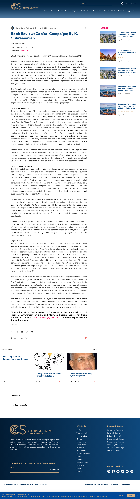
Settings (121, 496)
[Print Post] (32, 332)
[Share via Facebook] (12, 332)
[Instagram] (108, 471)
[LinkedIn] (122, 471)
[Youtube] (127, 471)
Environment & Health (115, 439)
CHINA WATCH (122, 57)
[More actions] (85, 28)
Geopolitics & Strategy (115, 442)
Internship (80, 448)
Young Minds (81, 445)
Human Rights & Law (115, 445)
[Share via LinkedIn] (22, 332)
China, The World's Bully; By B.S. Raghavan (81, 374)
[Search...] (110, 3)
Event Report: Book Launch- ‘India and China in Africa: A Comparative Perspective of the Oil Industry (15, 358)
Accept (131, 496)
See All (95, 349)
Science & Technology (115, 448)
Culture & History (113, 433)
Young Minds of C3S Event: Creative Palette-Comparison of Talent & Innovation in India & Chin (48, 374)
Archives (14, 325)
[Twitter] (118, 471)
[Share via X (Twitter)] (17, 332)
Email (12, 468)
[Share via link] (27, 332)
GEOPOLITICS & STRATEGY (125, 111)
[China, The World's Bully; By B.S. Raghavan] (82, 361)
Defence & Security (114, 436)
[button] (53, 11)
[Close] (137, 495)
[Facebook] (113, 471)
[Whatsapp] (131, 471)
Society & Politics (113, 451)
